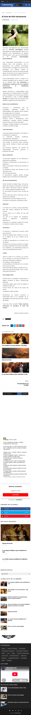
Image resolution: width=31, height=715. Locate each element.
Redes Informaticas (14, 655)
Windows (9, 660)
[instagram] (26, 1)
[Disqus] (15, 415)
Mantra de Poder (7, 360)
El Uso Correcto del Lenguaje (16, 626)
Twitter (16, 512)
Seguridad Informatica (14, 658)
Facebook (16, 508)
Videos (3, 660)
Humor (3, 653)
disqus (19, 393)
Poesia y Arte (5, 655)
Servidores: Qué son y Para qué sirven (18, 702)
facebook (25, 393)
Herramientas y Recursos (22, 651)
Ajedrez (3, 648)
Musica (13, 653)
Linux (8, 653)
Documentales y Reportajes (8, 651)
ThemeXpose (18, 713)
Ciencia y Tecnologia (12, 648)
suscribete (15, 494)
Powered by (12, 499)
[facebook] (22, 1)
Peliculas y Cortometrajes (23, 653)
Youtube (16, 516)
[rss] (21, 710)
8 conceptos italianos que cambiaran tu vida (15, 374)
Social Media (24, 658)
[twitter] (24, 1)
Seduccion (4, 658)
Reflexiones (9, 12)
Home (3, 12)
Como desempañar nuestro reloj (17, 687)
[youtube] (18, 710)
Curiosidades (22, 648)
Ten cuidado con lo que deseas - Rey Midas (14, 345)
